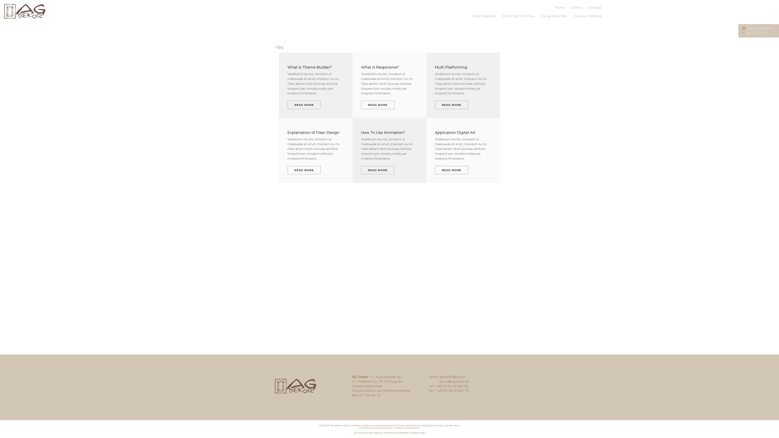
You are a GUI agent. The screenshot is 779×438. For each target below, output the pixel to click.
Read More (304, 104)
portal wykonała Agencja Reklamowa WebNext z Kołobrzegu (389, 432)
